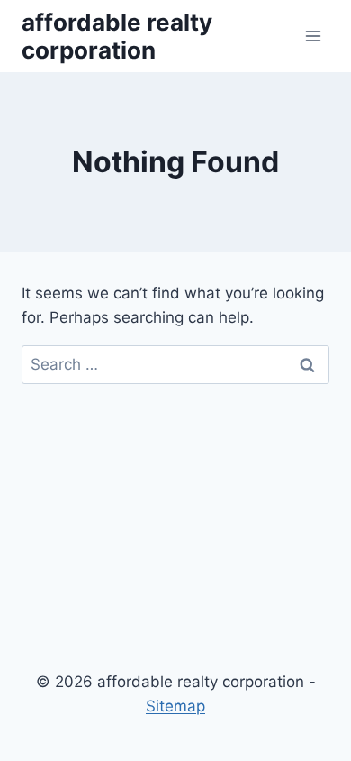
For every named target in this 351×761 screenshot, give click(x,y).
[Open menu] (312, 36)
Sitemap (175, 706)
